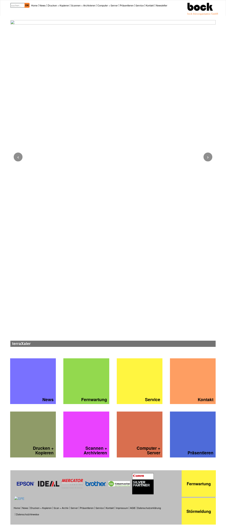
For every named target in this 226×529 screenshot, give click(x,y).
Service (140, 5)
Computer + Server (107, 5)
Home (34, 5)
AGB (132, 508)
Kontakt (150, 5)
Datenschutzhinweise (27, 514)
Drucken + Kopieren (58, 5)
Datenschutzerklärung (149, 508)
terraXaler (21, 343)
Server (74, 508)
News (43, 5)
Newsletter (161, 5)
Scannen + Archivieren (83, 5)
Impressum (122, 508)
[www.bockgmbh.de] (200, 3)
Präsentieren (127, 5)
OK (27, 5)
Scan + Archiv (61, 508)
